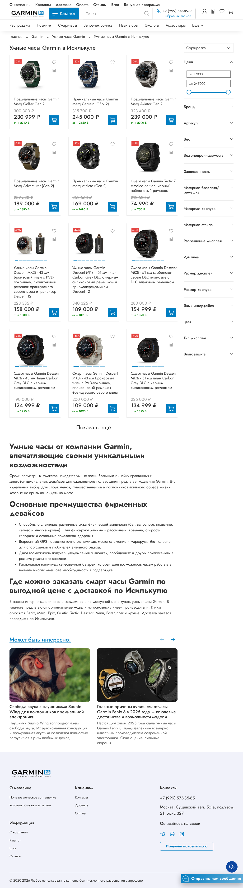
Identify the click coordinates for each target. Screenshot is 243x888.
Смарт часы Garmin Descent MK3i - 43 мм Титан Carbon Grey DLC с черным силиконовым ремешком (37, 380)
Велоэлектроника (98, 25)
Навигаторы (128, 25)
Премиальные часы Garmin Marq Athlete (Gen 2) (95, 183)
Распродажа (19, 25)
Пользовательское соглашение (32, 797)
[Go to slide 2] (21, 90)
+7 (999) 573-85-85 (177, 11)
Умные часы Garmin (68, 36)
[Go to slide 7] (45, 90)
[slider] (188, 92)
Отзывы (100, 4)
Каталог (15, 840)
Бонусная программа (142, 4)
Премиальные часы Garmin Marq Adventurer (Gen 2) (36, 183)
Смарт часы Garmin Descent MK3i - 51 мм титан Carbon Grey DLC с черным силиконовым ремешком (154, 380)
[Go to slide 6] (40, 90)
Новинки (44, 25)
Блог (115, 4)
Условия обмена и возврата (30, 805)
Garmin (37, 36)
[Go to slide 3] (26, 90)
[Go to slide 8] (104, 90)
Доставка (63, 4)
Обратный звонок (178, 16)
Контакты (43, 4)
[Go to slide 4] (31, 90)
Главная (16, 36)
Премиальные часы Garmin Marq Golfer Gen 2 (36, 101)
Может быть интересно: (40, 639)
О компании (20, 4)
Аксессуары (176, 25)
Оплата (82, 4)
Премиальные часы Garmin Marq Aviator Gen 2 (153, 101)
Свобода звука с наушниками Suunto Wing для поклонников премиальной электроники (46, 712)
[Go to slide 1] (17, 90)
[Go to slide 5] (35, 90)
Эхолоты (152, 25)
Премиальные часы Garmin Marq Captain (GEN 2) (95, 101)
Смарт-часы (67, 25)
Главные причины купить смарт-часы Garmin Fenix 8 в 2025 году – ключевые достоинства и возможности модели (136, 712)
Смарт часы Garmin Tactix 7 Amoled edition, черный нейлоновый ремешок (153, 185)
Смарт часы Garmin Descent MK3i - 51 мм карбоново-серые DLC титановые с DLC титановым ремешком (154, 275)
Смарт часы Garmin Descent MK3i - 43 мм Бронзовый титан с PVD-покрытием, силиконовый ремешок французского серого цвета (95, 383)
